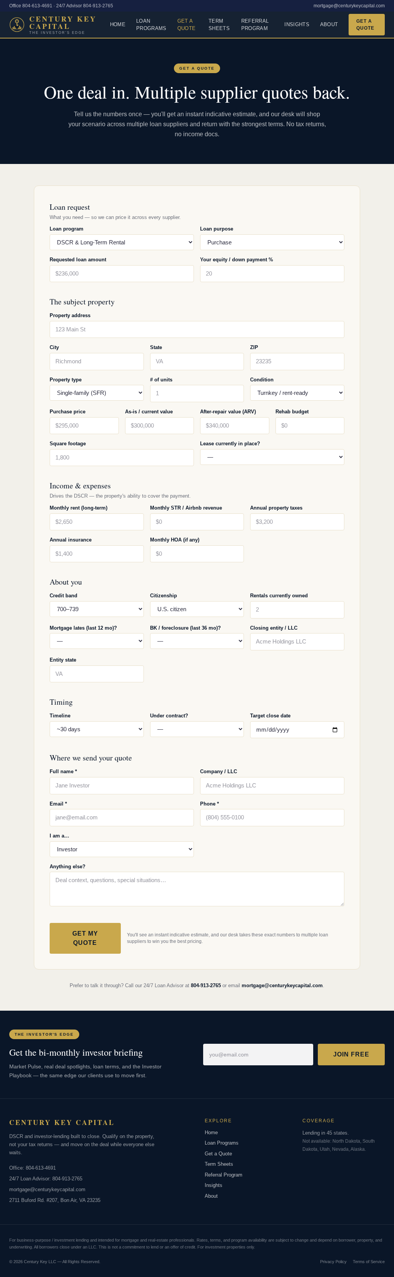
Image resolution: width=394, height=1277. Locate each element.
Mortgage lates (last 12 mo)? (83, 628)
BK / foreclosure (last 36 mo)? (185, 628)
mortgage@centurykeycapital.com (349, 5)
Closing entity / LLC (273, 628)
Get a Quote (186, 25)
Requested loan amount (78, 259)
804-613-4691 (41, 1168)
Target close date (270, 716)
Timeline (60, 716)
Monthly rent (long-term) (78, 508)
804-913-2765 (206, 985)
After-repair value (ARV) (228, 412)
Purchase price (67, 412)
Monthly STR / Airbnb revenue (186, 508)
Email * (58, 804)
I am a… (59, 836)
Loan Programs (151, 25)
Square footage (68, 443)
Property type (66, 380)
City (54, 347)
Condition (262, 380)
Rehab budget (292, 412)
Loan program (66, 229)
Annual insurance (71, 540)
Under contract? (169, 716)
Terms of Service (369, 1261)
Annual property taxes (276, 508)
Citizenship (163, 595)
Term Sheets (219, 25)
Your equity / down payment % (236, 259)
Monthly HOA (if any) (174, 540)
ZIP (254, 347)
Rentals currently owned (279, 595)
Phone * (209, 804)
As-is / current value (149, 412)
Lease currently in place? (230, 443)
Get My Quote (85, 938)
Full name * (63, 771)
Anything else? (67, 866)
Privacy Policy (333, 1261)
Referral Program (255, 25)
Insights (296, 24)
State (156, 347)
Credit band (63, 595)
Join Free (351, 1054)
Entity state (63, 660)
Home (117, 24)
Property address (70, 315)
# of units (161, 380)
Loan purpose (216, 229)
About (329, 24)
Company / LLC (218, 771)
